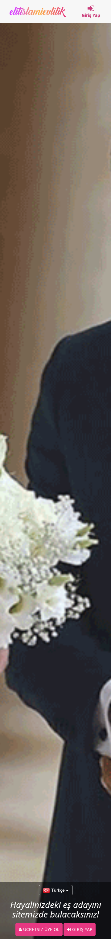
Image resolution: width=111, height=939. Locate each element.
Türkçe (58, 890)
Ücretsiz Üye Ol (40, 929)
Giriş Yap (91, 15)
